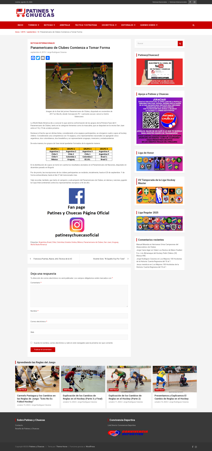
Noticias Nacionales (160, 2)
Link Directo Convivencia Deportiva (122, 425)
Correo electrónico (39, 321)
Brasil (49, 242)
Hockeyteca (108, 25)
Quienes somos (147, 25)
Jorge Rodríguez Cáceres (57, 52)
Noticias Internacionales (178, 2)
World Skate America (39, 245)
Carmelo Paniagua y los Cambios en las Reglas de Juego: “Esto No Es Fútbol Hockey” (36, 398)
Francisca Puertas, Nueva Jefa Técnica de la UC (53, 259)
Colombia (60, 242)
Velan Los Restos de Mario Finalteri (168, 250)
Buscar (180, 43)
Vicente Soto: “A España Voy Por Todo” (109, 259)
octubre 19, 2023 (23, 405)
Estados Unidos (71, 242)
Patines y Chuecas (36, 446)
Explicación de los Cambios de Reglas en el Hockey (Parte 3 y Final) (82, 397)
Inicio (20, 25)
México (80, 242)
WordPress (90, 446)
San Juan (107, 242)
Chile (54, 242)
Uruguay (115, 242)
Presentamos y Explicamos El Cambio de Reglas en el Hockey (172, 397)
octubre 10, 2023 (161, 402)
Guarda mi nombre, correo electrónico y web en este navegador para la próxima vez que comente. (73, 343)
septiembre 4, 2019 (38, 52)
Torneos (32, 25)
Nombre (34, 311)
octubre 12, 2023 (69, 402)
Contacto (19, 425)
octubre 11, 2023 (115, 402)
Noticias (48, 25)
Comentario (36, 283)
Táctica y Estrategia (86, 25)
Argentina (42, 242)
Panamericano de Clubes (93, 242)
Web (32, 332)
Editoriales (127, 25)
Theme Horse (61, 446)
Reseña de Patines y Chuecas (27, 429)
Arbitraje (65, 25)
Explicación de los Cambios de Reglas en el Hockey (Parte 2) (125, 397)
